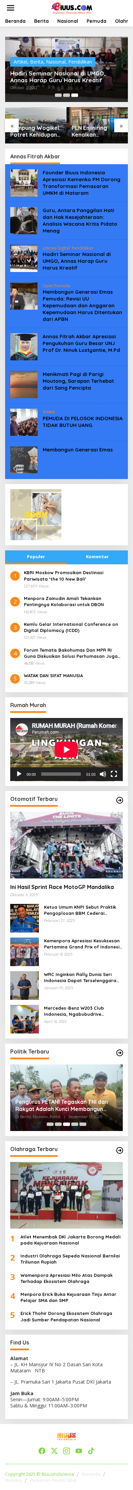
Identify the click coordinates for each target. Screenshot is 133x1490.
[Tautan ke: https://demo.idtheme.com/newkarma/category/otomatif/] (120, 800)
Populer (36, 556)
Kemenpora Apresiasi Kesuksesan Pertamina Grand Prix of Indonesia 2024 (83, 944)
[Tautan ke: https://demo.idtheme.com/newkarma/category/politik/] (120, 1053)
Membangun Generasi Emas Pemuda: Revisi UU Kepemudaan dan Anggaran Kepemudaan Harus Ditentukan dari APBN (82, 305)
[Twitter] (54, 1450)
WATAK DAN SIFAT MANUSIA (53, 675)
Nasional (55, 61)
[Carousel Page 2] (66, 95)
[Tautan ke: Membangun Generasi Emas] (24, 459)
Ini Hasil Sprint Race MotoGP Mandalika (62, 887)
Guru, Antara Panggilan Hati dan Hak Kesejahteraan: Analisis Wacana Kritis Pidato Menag (80, 220)
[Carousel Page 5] (82, 1124)
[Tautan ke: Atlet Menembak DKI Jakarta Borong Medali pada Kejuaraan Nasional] (66, 1195)
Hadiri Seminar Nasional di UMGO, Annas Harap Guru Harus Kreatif (58, 77)
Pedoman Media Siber (53, 1480)
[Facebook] (42, 1450)
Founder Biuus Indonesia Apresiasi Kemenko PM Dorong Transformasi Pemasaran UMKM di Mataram (81, 182)
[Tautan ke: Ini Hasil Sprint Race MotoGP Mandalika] (66, 845)
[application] (66, 749)
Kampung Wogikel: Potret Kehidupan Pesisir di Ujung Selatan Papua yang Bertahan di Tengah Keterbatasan (35, 131)
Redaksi (13, 1480)
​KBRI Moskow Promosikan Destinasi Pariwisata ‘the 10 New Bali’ (63, 575)
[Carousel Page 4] (74, 1124)
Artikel (20, 61)
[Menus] (10, 8)
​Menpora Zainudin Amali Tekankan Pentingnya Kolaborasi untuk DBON (64, 601)
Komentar (97, 556)
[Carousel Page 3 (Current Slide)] (74, 95)
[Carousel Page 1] (58, 95)
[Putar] (19, 774)
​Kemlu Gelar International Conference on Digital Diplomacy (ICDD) (71, 627)
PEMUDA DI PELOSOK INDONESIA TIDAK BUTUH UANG (83, 421)
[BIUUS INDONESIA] (72, 7)
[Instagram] (66, 1450)
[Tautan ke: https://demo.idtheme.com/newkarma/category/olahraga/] (120, 1150)
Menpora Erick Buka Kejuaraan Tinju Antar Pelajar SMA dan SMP (68, 1297)
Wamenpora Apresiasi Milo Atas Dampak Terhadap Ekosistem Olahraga (66, 1278)
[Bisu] (103, 774)
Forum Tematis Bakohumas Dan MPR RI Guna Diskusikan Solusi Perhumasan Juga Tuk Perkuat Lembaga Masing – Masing (71, 653)
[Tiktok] (91, 1450)
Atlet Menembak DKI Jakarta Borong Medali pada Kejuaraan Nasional (70, 1240)
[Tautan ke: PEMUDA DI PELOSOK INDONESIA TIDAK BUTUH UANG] (24, 421)
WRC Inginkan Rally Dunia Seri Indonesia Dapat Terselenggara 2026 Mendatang (80, 977)
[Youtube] (78, 1450)
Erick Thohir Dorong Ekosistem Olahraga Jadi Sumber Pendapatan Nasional (66, 1316)
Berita (36, 61)
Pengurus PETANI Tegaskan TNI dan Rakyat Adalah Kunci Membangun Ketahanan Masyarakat (61, 1105)
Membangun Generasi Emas (78, 449)
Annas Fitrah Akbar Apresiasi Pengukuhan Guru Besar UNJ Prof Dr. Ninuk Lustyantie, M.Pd (81, 343)
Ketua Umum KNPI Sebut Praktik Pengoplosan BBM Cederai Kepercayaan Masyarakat (80, 910)
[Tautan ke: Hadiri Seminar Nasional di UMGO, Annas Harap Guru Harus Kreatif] (24, 258)
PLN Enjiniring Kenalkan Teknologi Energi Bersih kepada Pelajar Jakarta (94, 131)
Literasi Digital (56, 248)
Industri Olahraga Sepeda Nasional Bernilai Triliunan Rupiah (70, 1259)
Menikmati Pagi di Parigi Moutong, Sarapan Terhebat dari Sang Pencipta (78, 381)
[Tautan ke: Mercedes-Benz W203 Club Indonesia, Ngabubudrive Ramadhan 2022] (24, 1018)
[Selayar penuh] (113, 774)
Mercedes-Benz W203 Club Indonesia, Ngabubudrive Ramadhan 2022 (74, 1011)
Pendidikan (80, 61)
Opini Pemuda (56, 286)
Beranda (91, 1474)
